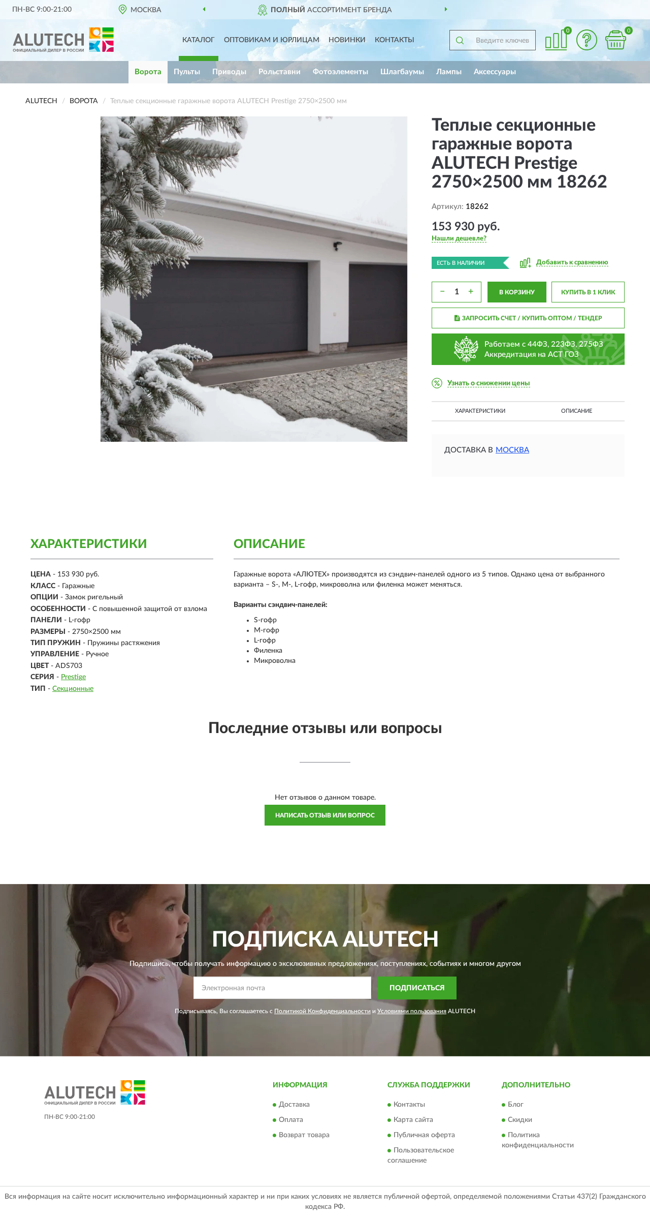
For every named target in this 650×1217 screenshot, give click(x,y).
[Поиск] (459, 40)
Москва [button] (512, 450)
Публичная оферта (424, 1135)
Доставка (294, 1105)
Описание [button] (576, 411)
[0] (615, 39)
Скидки (520, 1120)
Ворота (148, 72)
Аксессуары (495, 72)
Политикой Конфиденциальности (322, 1011)
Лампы (449, 72)
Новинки (347, 40)
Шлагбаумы (402, 72)
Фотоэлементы (340, 72)
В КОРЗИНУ (517, 292)
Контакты (394, 40)
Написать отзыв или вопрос (325, 815)
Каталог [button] (198, 40)
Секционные (72, 688)
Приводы (229, 72)
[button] (586, 39)
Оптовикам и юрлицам (271, 40)
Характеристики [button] (480, 411)
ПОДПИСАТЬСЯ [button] (417, 988)
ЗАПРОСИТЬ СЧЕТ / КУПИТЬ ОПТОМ (532, 318)
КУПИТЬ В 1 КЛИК (588, 292)
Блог (516, 1105)
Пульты (187, 72)
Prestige (73, 677)
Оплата (291, 1120)
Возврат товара (304, 1135)
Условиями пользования (411, 1011)
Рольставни (279, 72)
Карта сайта (413, 1120)
